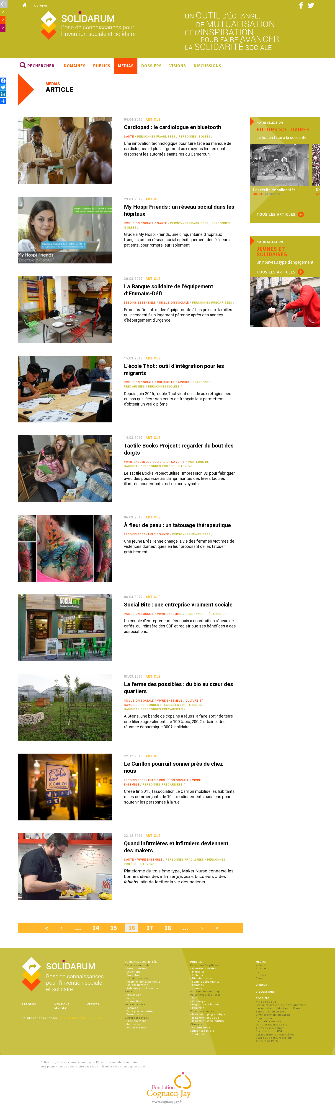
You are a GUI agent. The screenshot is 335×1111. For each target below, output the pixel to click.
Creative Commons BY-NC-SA (80, 1018)
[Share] (3, 101)
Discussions (207, 65)
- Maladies (197, 971)
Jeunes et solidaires (272, 251)
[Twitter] (3, 87)
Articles (261, 968)
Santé (129, 136)
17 (149, 928)
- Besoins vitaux (135, 968)
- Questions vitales (203, 968)
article (153, 119)
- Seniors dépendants (204, 981)
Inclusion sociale (139, 223)
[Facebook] (3, 80)
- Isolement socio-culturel (208, 1021)
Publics (101, 65)
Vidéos (260, 965)
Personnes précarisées (212, 302)
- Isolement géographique (207, 1014)
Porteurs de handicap (205, 991)
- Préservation (134, 1014)
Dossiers (151, 65)
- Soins (129, 998)
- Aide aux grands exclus (141, 988)
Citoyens (185, 466)
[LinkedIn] (3, 94)
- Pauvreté (197, 1008)
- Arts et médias (135, 1027)
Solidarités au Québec (271, 1011)
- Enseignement (135, 1021)
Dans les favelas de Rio (271, 1024)
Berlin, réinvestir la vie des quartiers (281, 1005)
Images (261, 975)
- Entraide (131, 1008)
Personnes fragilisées (156, 136)
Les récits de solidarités (274, 189)
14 (95, 928)
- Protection (133, 975)
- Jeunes (196, 988)
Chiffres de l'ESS (267, 1041)
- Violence (197, 975)
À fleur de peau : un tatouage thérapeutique (177, 525)
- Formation (133, 1024)
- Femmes (197, 984)
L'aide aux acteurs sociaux (274, 1037)
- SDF (193, 998)
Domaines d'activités (141, 961)
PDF (258, 971)
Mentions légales (62, 1005)
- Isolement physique (204, 1017)
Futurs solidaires (283, 129)
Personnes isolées (194, 136)
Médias (126, 65)
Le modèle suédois (268, 1021)
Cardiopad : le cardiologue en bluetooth (172, 127)
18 (167, 928)
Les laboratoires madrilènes (275, 1034)
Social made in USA (269, 1031)
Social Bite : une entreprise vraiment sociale (178, 604)
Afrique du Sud (266, 1001)
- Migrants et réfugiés (204, 1004)
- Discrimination (201, 978)
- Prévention (133, 994)
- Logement (132, 971)
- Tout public (198, 1034)
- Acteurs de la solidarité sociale (202, 1029)
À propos (41, 6)
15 (113, 928)
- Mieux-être (133, 1001)
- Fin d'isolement (136, 984)
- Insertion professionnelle (142, 981)
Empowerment (266, 1018)
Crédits (93, 1004)
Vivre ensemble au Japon (273, 1014)
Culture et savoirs (173, 382)
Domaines (74, 65)
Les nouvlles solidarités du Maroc (279, 1008)
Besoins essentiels (140, 302)
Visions (177, 65)
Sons (259, 978)
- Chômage (197, 1001)
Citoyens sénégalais (269, 1028)
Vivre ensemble (136, 461)
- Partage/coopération (140, 1011)
